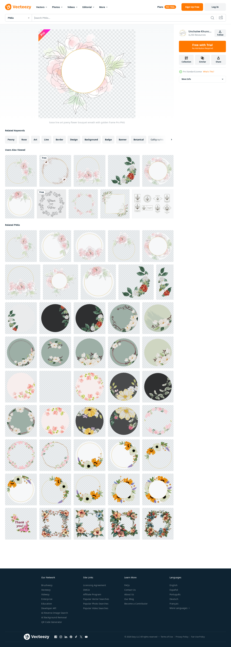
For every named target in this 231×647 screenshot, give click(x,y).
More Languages (178, 608)
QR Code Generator (51, 622)
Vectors (40, 7)
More (102, 7)
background (91, 139)
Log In (215, 6)
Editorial (87, 7)
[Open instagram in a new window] (61, 637)
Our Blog (129, 599)
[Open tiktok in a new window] (76, 637)
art (35, 139)
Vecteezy (45, 589)
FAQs (127, 585)
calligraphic (157, 139)
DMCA (86, 589)
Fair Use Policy (198, 636)
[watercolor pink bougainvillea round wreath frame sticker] (21, 387)
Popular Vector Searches (96, 599)
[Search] (212, 18)
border (59, 139)
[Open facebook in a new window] (55, 637)
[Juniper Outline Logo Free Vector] (153, 203)
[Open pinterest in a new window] (71, 637)
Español (174, 589)
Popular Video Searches (95, 608)
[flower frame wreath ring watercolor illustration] (55, 171)
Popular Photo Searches (95, 603)
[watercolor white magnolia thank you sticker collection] (124, 318)
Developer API (48, 608)
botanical (139, 139)
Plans (160, 6)
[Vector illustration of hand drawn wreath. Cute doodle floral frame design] (51, 203)
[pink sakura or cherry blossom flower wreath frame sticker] (158, 421)
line (46, 139)
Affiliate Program (92, 594)
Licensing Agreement (94, 585)
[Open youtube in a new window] (86, 637)
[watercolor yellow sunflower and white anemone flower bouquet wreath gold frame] (89, 455)
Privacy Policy (182, 636)
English (173, 585)
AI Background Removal (54, 617)
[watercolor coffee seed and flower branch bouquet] (124, 171)
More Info (186, 79)
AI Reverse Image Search (54, 612)
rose (24, 139)
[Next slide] (169, 139)
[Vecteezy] (18, 7)
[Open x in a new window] (81, 637)
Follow (220, 34)
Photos (56, 7)
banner (123, 139)
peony (11, 139)
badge (108, 139)
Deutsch (174, 599)
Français (174, 603)
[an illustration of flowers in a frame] (55, 524)
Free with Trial (202, 46)
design (74, 139)
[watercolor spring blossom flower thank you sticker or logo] (124, 387)
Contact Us (130, 589)
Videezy (45, 594)
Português (175, 594)
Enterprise (46, 599)
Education (46, 603)
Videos (71, 7)
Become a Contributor (136, 603)
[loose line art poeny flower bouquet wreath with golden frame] (21, 171)
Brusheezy (46, 585)
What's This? (208, 71)
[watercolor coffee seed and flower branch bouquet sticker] (21, 318)
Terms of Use (167, 636)
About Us (129, 594)
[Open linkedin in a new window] (66, 637)
